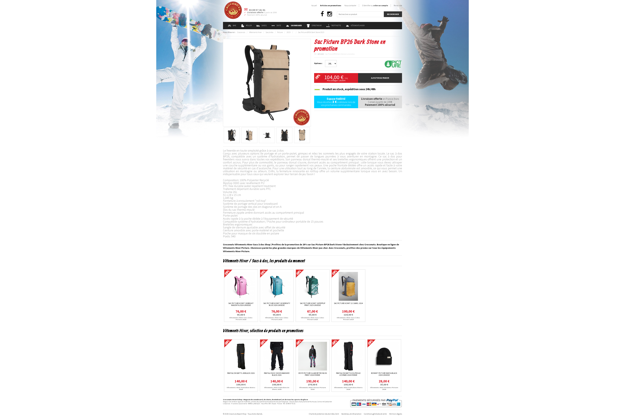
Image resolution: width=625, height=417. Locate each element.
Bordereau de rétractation (351, 414)
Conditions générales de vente (375, 414)
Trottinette (336, 25)
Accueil (314, 5)
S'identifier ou (375, 5)
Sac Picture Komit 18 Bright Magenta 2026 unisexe (241, 304)
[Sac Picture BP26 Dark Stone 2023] (267, 82)
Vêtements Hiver (357, 25)
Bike (234, 25)
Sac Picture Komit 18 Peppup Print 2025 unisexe (312, 304)
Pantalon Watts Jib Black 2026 (241, 373)
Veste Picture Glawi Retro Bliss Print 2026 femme (312, 374)
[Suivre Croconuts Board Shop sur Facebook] (322, 14)
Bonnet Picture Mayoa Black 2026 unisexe (384, 374)
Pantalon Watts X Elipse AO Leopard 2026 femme (348, 374)
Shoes (264, 25)
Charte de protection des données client (324, 414)
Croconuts (241, 32)
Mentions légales (395, 414)
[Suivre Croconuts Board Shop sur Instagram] (329, 14)
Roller (249, 25)
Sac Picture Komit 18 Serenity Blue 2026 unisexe (276, 304)
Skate (278, 25)
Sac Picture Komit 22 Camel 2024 (348, 303)
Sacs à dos (269, 32)
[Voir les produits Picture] (393, 63)
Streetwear (316, 25)
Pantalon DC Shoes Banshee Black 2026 (277, 374)
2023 (289, 32)
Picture (280, 32)
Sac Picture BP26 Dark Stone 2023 (311, 32)
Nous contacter (350, 5)
